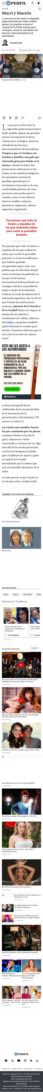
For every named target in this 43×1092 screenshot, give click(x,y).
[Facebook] (6, 1060)
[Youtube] (18, 1061)
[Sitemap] (37, 1061)
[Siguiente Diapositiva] (39, 621)
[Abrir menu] (3, 3)
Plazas (39, 594)
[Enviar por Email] (23, 118)
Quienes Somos (17, 1069)
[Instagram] (25, 1060)
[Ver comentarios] (39, 9)
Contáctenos (28, 1069)
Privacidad (37, 1069)
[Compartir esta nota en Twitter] (10, 118)
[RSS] (31, 1061)
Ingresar (32, 3)
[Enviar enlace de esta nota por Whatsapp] (16, 118)
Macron (15, 594)
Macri (6, 594)
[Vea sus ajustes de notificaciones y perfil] (38, 3)
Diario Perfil (27, 594)
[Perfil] (21, 1055)
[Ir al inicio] (16, 3)
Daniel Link (16, 42)
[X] (12, 1060)
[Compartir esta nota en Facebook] (4, 118)
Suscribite (12, 389)
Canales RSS (6, 1069)
